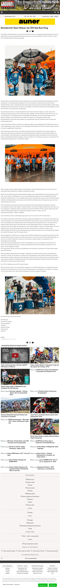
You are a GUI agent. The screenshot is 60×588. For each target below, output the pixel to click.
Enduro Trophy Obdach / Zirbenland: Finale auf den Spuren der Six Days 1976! (44, 366)
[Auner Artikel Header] (30, 21)
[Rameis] (30, 490)
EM (28, 16)
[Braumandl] (30, 523)
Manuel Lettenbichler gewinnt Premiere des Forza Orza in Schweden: (14, 415)
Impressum (17, 584)
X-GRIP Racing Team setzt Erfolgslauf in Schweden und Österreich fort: (47, 370)
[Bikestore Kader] (30, 493)
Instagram (7, 573)
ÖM (25, 16)
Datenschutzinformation (52, 570)
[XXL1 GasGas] (30, 512)
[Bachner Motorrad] (30, 479)
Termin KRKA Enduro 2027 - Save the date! (18, 454)
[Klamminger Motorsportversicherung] (30, 525)
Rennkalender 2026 (10, 16)
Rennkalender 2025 (22, 570)
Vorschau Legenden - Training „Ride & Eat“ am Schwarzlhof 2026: (18, 392)
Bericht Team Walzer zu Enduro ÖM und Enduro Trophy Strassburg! (44, 437)
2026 (22, 568)
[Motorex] (30, 499)
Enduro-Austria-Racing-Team (22, 571)
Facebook (7, 568)
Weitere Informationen (8, 584)
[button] (27, 31)
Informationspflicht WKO (52, 571)
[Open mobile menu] (2, 12)
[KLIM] (30, 502)
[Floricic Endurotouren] (30, 488)
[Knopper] (30, 520)
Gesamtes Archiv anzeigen (22, 573)
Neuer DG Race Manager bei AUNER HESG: (17, 460)
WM (31, 16)
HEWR (56, 16)
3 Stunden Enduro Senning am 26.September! (47, 392)
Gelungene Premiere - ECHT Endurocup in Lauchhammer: (46, 468)
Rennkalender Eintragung (37, 568)
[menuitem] (58, 12)
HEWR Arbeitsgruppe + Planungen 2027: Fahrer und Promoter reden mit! (19, 421)
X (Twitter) (7, 570)
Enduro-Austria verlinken (37, 571)
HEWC (51, 16)
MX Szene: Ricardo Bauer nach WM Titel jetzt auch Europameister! (18, 442)
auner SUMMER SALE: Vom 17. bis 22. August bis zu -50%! (49, 460)
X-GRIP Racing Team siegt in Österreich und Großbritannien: (45, 442)
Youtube (7, 571)
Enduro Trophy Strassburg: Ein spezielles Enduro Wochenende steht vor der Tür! (18, 468)
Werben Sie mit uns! (37, 573)
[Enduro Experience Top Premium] (30, 496)
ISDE (34, 16)
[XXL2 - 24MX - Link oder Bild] (30, 536)
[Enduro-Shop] (30, 505)
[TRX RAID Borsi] (30, 528)
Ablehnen (53, 585)
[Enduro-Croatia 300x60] (30, 482)
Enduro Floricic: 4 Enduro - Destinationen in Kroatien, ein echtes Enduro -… (46, 455)
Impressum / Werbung (52, 568)
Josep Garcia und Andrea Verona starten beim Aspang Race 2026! (44, 415)
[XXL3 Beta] (30, 543)
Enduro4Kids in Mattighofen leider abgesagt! (47, 447)
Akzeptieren (42, 585)
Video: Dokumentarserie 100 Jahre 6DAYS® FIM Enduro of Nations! (14, 366)
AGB (52, 573)
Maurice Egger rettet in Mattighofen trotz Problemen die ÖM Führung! (13, 387)
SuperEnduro (45, 16)
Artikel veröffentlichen (37, 570)
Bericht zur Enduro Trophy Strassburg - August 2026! (17, 447)
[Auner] (30, 485)
